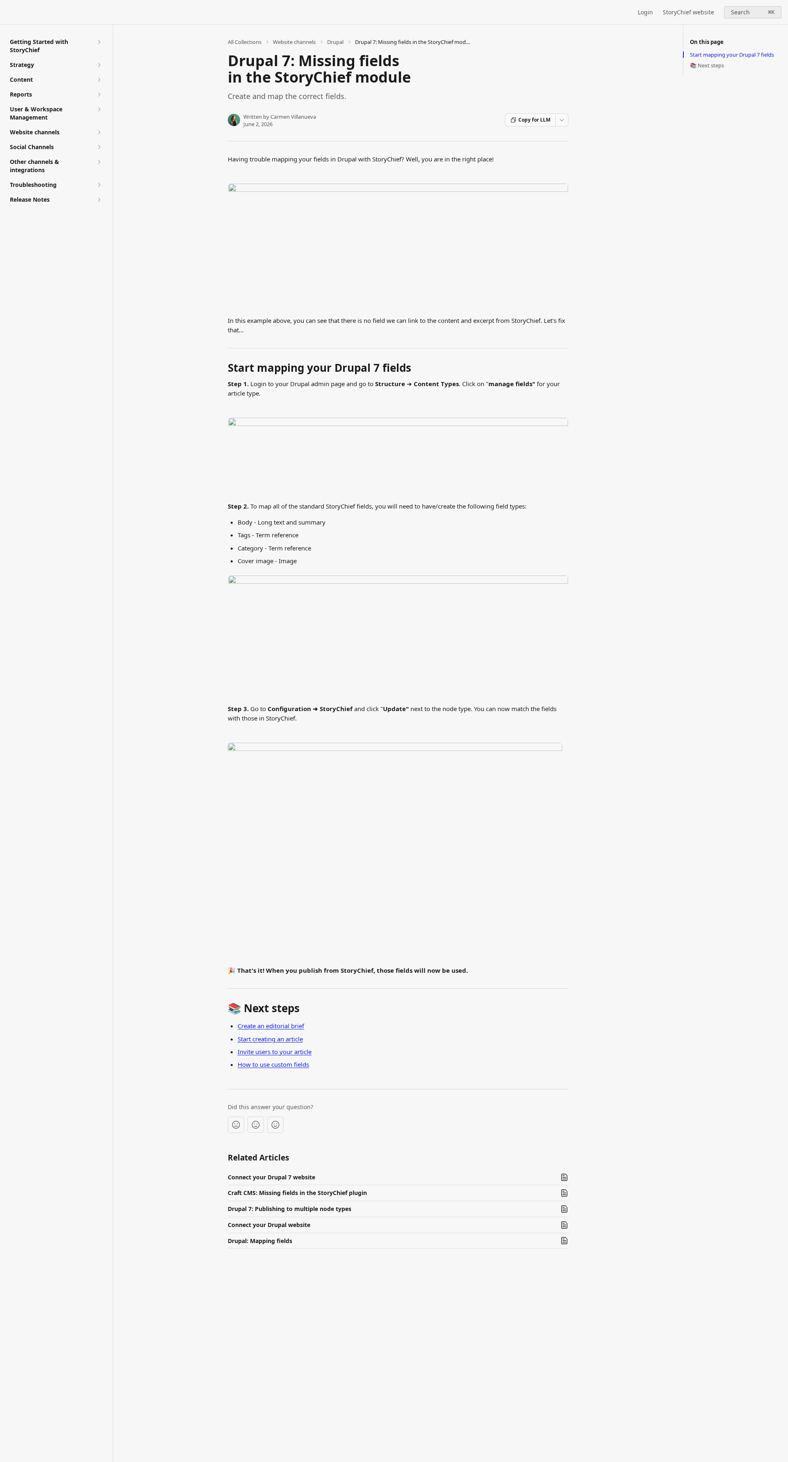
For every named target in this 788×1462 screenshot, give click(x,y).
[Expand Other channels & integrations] (99, 162)
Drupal (335, 42)
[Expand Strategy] (99, 65)
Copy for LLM (534, 119)
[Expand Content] (99, 79)
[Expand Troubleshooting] (99, 185)
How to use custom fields (273, 1064)
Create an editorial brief (271, 1026)
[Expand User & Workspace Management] (99, 109)
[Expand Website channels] (99, 132)
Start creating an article (270, 1039)
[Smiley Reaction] (275, 1125)
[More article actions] (561, 120)
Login (645, 12)
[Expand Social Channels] (99, 147)
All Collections (244, 42)
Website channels (294, 42)
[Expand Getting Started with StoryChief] (99, 42)
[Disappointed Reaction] (236, 1125)
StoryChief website (688, 12)
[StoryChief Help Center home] (8, 12)
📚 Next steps (707, 65)
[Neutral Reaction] (255, 1125)
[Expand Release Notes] (99, 199)
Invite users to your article (275, 1052)
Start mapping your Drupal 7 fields (732, 54)
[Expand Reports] (99, 94)
